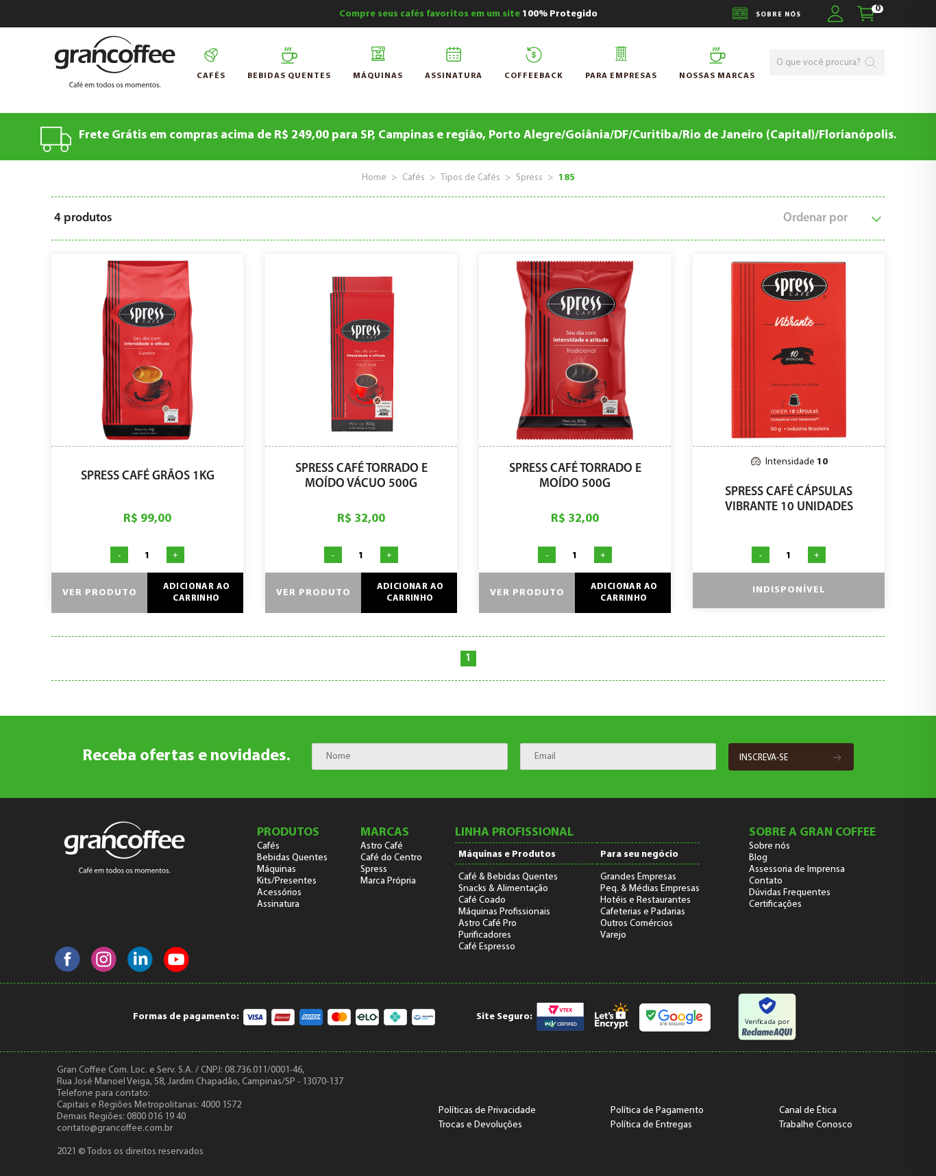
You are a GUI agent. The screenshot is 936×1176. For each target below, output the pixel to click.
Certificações (775, 904)
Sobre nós (769, 846)
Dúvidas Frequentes (789, 893)
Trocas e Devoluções (480, 1125)
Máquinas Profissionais (504, 912)
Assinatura (453, 76)
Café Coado (482, 900)
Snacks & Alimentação (503, 889)
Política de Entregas (651, 1125)
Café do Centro (391, 858)
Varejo (613, 935)
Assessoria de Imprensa (797, 869)
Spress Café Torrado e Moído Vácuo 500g (361, 476)
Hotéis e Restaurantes (645, 900)
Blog (758, 858)
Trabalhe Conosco (815, 1125)
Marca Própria (388, 881)
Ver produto (99, 593)
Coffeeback (533, 76)
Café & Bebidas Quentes (508, 877)
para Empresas (621, 76)
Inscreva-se (763, 757)
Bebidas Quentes (292, 858)
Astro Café (381, 846)
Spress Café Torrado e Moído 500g (575, 476)
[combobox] (819, 62)
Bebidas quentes (289, 76)
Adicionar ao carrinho (196, 592)
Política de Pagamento (657, 1110)
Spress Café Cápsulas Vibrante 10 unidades (789, 500)
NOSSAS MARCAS (717, 76)
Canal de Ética (808, 1110)
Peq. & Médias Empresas (650, 889)
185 (566, 178)
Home (374, 178)
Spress (529, 178)
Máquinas (378, 76)
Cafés (211, 76)
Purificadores (484, 935)
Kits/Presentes (287, 881)
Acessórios (279, 893)
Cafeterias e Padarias (642, 912)
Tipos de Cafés (470, 178)
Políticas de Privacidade (487, 1110)
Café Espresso (486, 947)
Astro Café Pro (487, 923)
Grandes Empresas (638, 877)
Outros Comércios (636, 923)
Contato (766, 881)
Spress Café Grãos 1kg (147, 477)
